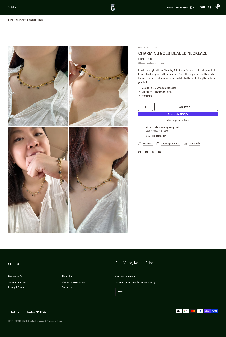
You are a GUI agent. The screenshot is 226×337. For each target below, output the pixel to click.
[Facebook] (12, 264)
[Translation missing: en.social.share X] (147, 152)
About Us (67, 276)
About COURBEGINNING (73, 282)
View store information (156, 136)
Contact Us (67, 287)
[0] (215, 7)
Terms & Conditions (17, 282)
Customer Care (16, 276)
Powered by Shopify (55, 321)
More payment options (178, 120)
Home (10, 20)
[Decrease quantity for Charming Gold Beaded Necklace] (140, 107)
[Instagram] (19, 264)
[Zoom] (61, 53)
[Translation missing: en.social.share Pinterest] (154, 152)
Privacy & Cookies (17, 287)
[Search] (209, 7)
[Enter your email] (214, 292)
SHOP (11, 7)
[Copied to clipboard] (160, 152)
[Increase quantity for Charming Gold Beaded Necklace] (150, 107)
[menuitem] (13, 7)
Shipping (141, 63)
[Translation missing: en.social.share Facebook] (140, 152)
